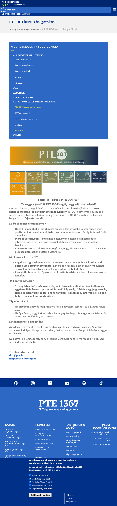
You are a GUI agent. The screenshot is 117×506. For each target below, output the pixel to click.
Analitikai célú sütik (41, 476)
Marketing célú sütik (41, 479)
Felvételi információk (44, 444)
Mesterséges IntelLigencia (15, 14)
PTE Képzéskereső (43, 440)
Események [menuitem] (19, 93)
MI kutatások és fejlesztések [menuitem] (28, 55)
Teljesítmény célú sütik (42, 489)
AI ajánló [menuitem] (18, 125)
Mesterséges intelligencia (30, 29)
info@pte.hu (104, 444)
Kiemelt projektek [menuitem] (22, 71)
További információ (51, 470)
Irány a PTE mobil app (45, 430)
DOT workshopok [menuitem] (22, 113)
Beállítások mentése (40, 495)
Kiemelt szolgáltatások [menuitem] (25, 65)
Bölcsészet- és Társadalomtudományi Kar (15, 444)
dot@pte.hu (16, 355)
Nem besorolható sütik (42, 486)
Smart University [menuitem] (22, 60)
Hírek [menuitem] (15, 89)
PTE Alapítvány (72, 436)
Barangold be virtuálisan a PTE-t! (43, 435)
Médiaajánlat (71, 446)
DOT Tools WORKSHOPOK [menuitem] (26, 119)
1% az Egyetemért (74, 432)
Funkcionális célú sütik (42, 482)
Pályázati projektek (74, 454)
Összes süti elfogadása (71, 498)
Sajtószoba (70, 450)
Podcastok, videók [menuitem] (23, 97)
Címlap (13, 29)
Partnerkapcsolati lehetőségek (73, 441)
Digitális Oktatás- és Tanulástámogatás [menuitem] (34, 102)
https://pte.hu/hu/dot (22, 359)
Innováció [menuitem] (19, 77)
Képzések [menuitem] (19, 83)
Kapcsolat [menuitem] (18, 131)
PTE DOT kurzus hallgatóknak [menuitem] (28, 107)
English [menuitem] (17, 135)
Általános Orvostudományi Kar (14, 437)
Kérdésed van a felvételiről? (42, 449)
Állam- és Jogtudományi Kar (13, 431)
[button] (18, 5)
